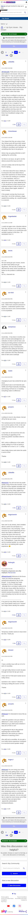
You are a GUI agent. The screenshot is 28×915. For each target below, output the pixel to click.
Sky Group (3, 901)
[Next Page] (11, 55)
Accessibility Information (21, 898)
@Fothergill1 (5, 72)
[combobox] (13, 12)
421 (5, 120)
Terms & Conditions (22, 897)
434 (5, 749)
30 (19, 52)
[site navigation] (2, 2)
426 (5, 360)
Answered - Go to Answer (14, 34)
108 (7, 55)
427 (5, 396)
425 (5, 316)
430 (5, 552)
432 (5, 639)
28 (12, 52)
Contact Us (24, 900)
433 (5, 693)
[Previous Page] (2, 52)
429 (5, 504)
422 (5, 206)
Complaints (4, 900)
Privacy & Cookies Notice (7, 898)
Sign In (26, 2)
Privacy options (5, 897)
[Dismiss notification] (26, 7)
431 (5, 611)
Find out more (12, 572)
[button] (25, 61)
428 (5, 462)
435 (5, 808)
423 (5, 240)
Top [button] (15, 893)
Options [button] (3, 24)
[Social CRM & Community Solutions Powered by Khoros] (23, 911)
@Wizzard (5, 714)
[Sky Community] (9, 2)
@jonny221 (5, 482)
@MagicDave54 (7, 576)
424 (5, 282)
